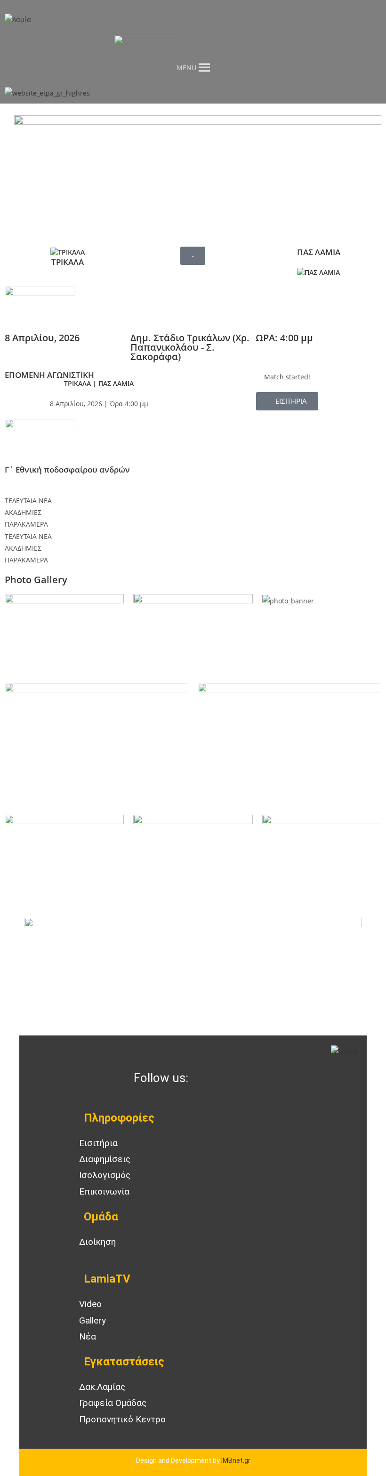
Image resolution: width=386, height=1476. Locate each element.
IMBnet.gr (235, 1460)
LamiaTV (107, 1278)
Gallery (92, 1320)
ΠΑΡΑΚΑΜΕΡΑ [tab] (26, 524)
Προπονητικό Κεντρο (122, 1419)
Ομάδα (101, 1216)
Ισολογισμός (104, 1175)
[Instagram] (235, 1079)
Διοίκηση (97, 1241)
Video (90, 1304)
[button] (192, 256)
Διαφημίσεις (104, 1159)
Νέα (87, 1336)
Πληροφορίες (119, 1117)
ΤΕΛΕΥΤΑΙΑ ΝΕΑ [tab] (28, 500)
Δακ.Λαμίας (102, 1386)
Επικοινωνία (104, 1191)
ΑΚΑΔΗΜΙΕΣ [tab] (23, 512)
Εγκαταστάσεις (124, 1361)
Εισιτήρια (98, 1143)
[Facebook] (209, 1079)
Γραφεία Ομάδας (112, 1402)
